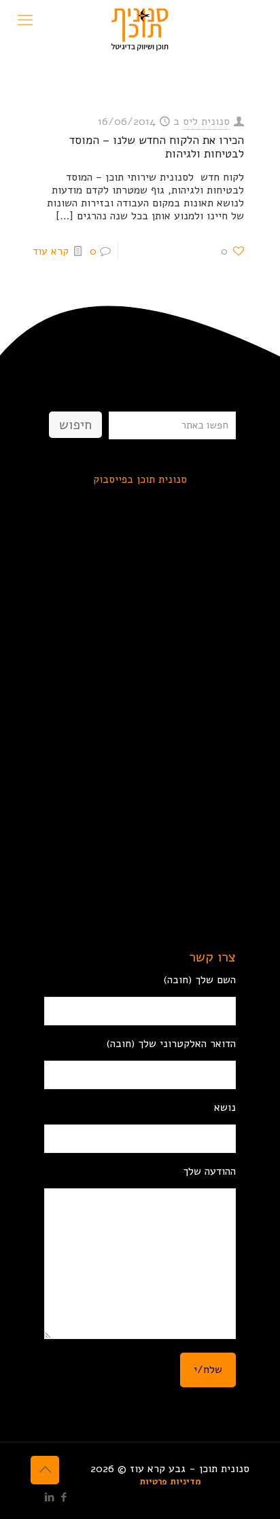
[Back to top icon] (45, 1470)
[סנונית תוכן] (140, 17)
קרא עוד (51, 251)
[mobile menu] (25, 20)
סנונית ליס (206, 121)
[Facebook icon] (63, 1497)
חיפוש (75, 425)
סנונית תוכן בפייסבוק (140, 479)
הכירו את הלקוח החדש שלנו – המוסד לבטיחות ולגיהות (156, 147)
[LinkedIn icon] (49, 1497)
